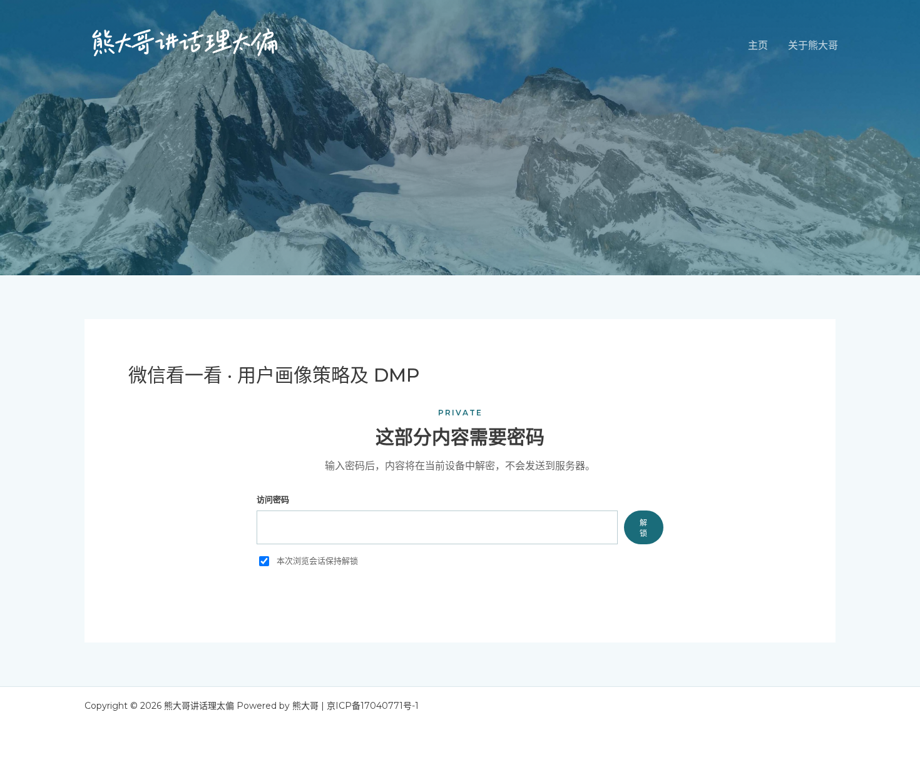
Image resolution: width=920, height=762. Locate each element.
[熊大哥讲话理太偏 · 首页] (184, 45)
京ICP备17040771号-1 (373, 705)
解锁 (644, 528)
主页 (758, 45)
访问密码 (273, 499)
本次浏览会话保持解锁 (317, 561)
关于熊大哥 (813, 45)
